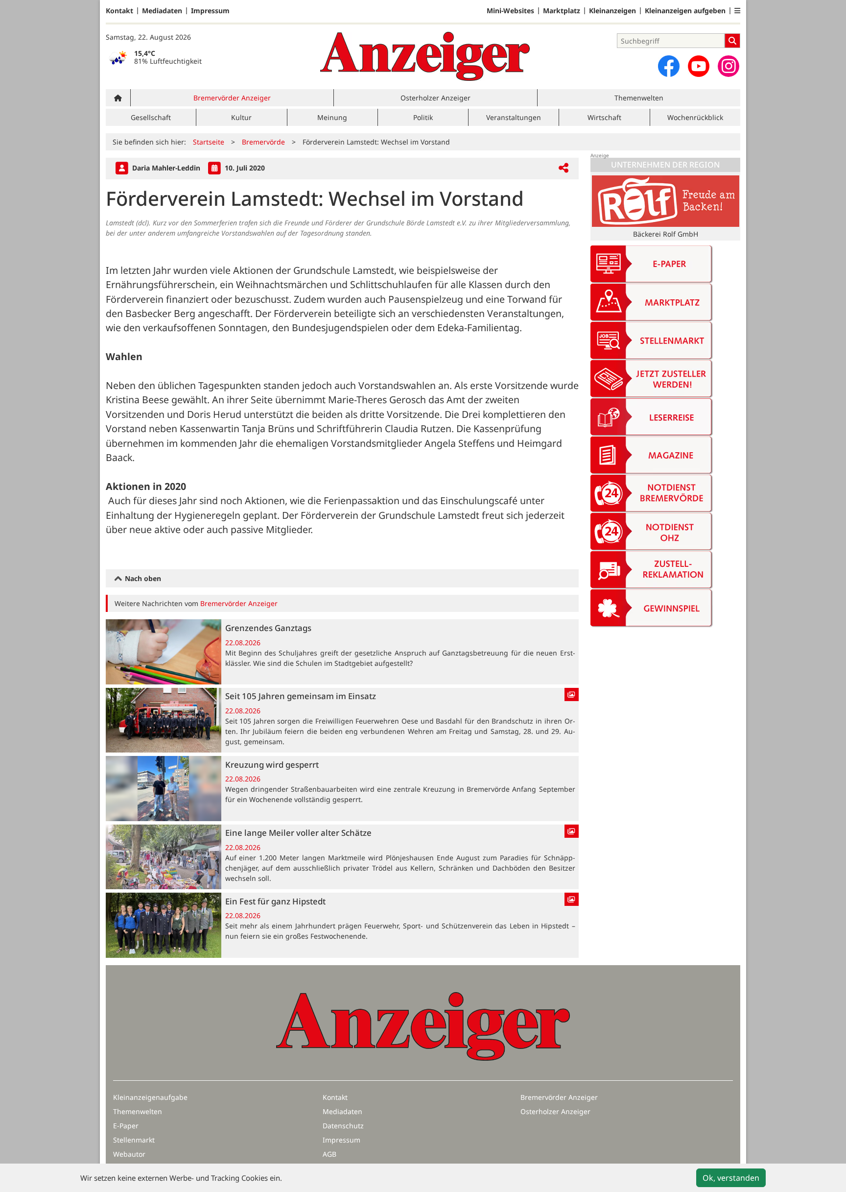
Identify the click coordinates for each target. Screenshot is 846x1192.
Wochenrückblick (695, 117)
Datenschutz (343, 1125)
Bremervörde (263, 141)
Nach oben (142, 578)
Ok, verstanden (731, 1177)
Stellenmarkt (134, 1139)
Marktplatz (561, 10)
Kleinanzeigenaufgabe (150, 1097)
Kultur (241, 117)
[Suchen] (732, 40)
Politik (423, 117)
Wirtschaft (604, 117)
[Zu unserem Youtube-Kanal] (698, 66)
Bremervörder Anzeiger (232, 97)
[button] (737, 10)
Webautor (129, 1154)
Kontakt (119, 10)
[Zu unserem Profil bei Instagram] (728, 66)
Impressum (210, 10)
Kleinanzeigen (612, 10)
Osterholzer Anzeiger (435, 97)
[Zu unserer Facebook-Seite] (669, 66)
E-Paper (126, 1125)
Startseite (208, 141)
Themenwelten (638, 97)
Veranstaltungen (513, 117)
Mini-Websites (510, 10)
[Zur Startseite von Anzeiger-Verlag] (425, 56)
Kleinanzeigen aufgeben (685, 10)
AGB (329, 1154)
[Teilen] (563, 168)
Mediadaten (162, 10)
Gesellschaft (151, 117)
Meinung (332, 117)
